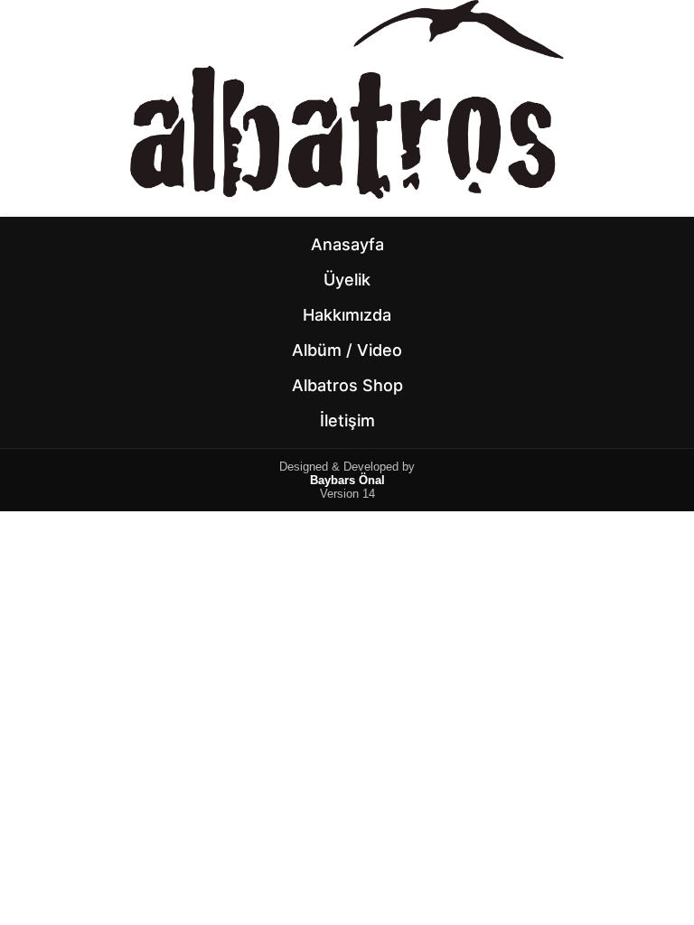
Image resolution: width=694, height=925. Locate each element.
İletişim (347, 420)
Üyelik (347, 279)
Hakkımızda (347, 314)
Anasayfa (347, 244)
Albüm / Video (347, 350)
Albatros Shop (347, 385)
